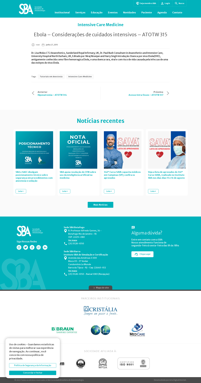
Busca (181, 3)
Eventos (113, 12)
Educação (96, 12)
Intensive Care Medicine (80, 76)
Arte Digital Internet (177, 380)
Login (167, 3)
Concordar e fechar (32, 372)
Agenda (162, 12)
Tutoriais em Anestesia (51, 76)
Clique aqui (144, 254)
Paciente (146, 12)
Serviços (80, 12)
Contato (177, 12)
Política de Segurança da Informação (32, 365)
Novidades (129, 12)
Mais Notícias (100, 204)
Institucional (62, 12)
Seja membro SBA (148, 3)
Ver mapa (72, 240)
